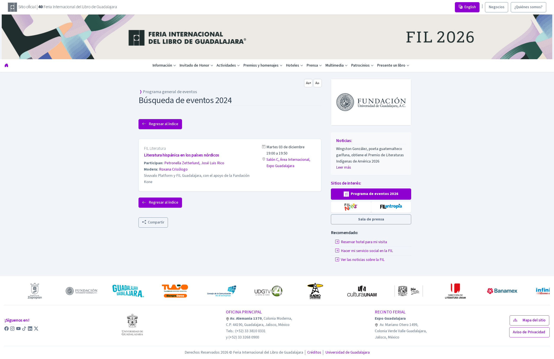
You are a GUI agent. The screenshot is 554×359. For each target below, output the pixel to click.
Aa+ (308, 83)
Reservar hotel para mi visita (364, 242)
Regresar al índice (163, 124)
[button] (371, 194)
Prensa (312, 65)
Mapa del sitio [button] (534, 320)
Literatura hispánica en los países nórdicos (181, 155)
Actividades (226, 65)
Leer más (343, 167)
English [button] (470, 7)
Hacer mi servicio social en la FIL (367, 251)
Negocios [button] (496, 7)
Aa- (317, 83)
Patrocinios (360, 65)
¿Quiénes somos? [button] (528, 7)
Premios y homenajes (261, 65)
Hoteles (292, 65)
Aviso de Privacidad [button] (529, 332)
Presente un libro (391, 65)
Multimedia (334, 65)
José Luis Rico (212, 163)
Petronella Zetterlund (181, 163)
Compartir (156, 222)
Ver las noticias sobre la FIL (363, 259)
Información (162, 65)
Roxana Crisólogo (173, 169)
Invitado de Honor (194, 65)
